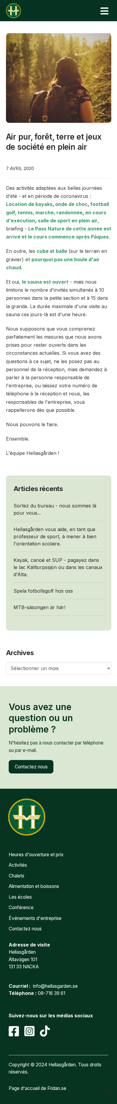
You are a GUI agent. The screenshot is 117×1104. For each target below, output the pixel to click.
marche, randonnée (58, 212)
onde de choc (71, 204)
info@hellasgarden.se (55, 986)
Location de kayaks (29, 204)
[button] (104, 11)
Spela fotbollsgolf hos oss (43, 591)
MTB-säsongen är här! (39, 607)
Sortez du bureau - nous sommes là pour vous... (55, 509)
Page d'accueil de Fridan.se (37, 1088)
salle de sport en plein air (68, 221)
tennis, (26, 212)
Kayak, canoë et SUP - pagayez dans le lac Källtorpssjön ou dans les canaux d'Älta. (58, 567)
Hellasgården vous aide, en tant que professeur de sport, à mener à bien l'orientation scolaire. (55, 536)
